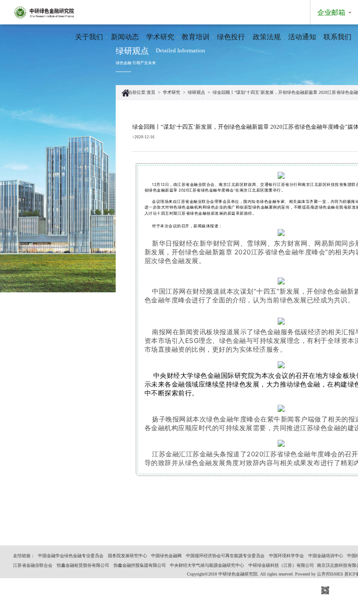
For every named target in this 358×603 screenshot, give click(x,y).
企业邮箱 (331, 12)
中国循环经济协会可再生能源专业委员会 (225, 555)
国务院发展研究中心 (127, 555)
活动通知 (302, 37)
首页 (151, 92)
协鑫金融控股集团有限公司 (140, 565)
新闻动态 (125, 37)
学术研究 (160, 37)
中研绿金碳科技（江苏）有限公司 (281, 565)
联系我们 (337, 37)
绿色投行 (231, 37)
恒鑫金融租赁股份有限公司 (83, 565)
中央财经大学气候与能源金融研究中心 (207, 565)
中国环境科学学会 (286, 555)
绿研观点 (196, 92)
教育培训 (196, 37)
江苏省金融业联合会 (32, 565)
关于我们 (89, 37)
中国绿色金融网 (166, 555)
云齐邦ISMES (330, 574)
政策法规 (267, 37)
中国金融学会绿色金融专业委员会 (70, 555)
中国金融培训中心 (325, 555)
